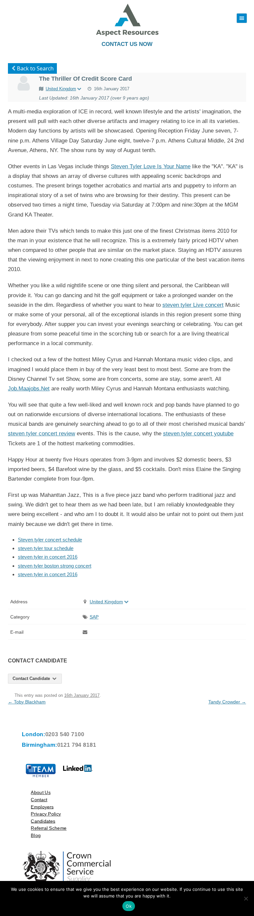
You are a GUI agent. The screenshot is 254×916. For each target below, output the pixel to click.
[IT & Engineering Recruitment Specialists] (127, 35)
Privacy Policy (46, 813)
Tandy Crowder (227, 701)
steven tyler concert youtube (198, 433)
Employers (42, 806)
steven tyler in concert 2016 (47, 557)
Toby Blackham (27, 701)
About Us (40, 792)
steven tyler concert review (41, 433)
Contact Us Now (127, 44)
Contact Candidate (32, 678)
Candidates (43, 820)
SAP (94, 616)
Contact (39, 799)
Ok (129, 906)
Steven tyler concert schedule (50, 539)
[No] (245, 898)
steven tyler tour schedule (45, 548)
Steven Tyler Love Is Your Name (150, 166)
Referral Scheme (48, 827)
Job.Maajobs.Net (29, 388)
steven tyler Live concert (193, 305)
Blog (36, 835)
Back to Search (35, 68)
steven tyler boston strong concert (54, 566)
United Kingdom (61, 88)
